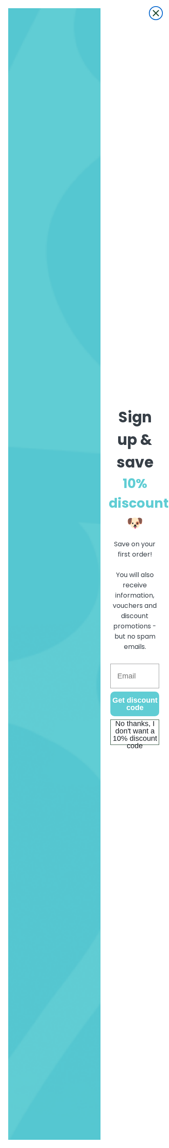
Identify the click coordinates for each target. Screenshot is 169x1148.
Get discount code (135, 704)
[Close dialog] (155, 13)
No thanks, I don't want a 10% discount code (135, 732)
